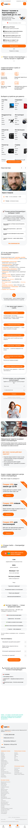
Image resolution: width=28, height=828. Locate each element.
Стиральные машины (7, 264)
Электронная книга (4, 771)
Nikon (16, 118)
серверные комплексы (13, 258)
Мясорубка (3, 795)
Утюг (2, 799)
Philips (3, 152)
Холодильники (5, 261)
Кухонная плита (4, 810)
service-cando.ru (8, 731)
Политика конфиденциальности (21, 819)
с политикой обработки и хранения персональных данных (14, 398)
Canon (16, 116)
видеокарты (11, 279)
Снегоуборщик (4, 813)
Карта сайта (3, 819)
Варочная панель (4, 789)
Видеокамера (3, 776)
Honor (16, 109)
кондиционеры (14, 286)
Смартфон (3, 756)
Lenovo (16, 154)
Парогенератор (4, 797)
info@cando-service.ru (9, 737)
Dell (2, 109)
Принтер (16, 756)
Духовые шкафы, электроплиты (9, 268)
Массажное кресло (4, 802)
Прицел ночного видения (19, 774)
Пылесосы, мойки (6, 274)
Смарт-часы (3, 765)
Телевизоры (5, 284)
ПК (8, 279)
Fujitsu (16, 150)
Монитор (16, 759)
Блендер (2, 807)
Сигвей (2, 768)
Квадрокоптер (3, 760)
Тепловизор (16, 771)
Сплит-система (4, 812)
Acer (3, 103)
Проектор (3, 754)
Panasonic (17, 124)
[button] (21, 167)
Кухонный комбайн (4, 792)
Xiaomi (16, 105)
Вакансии (3, 747)
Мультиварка (3, 794)
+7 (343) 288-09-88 (9, 734)
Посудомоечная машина (6, 798)
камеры (3, 283)
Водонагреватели (6, 286)
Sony (16, 107)
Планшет (2, 755)
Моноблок (16, 754)
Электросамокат (4, 761)
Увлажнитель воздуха (5, 804)
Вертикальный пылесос (5, 781)
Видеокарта (16, 760)
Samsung (17, 103)
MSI (2, 107)
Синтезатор (3, 775)
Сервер (2, 759)
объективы (23, 282)
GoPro (3, 122)
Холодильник (3, 785)
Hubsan (3, 124)
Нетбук (2, 752)
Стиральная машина (5, 786)
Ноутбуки (4, 279)
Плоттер (2, 770)
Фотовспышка (17, 768)
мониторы (10, 284)
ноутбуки (23, 257)
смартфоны (17, 257)
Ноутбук (16, 752)
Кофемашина (3, 783)
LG (2, 150)
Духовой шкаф (4, 790)
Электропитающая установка (7, 808)
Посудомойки (5, 267)
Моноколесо (3, 769)
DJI (2, 116)
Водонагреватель (4, 803)
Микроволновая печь (5, 793)
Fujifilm (3, 135)
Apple (3, 101)
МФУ (15, 755)
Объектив (16, 769)
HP (15, 146)
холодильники (4, 258)
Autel (3, 118)
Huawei (16, 148)
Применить (8, 495)
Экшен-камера (4, 764)
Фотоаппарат (16, 770)
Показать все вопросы (14, 659)
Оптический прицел (18, 773)
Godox (16, 139)
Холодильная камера (5, 809)
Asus (3, 105)
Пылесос (2, 788)
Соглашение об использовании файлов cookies (10, 821)
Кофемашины (5, 271)
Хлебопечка (3, 800)
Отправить (14, 393)
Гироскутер (3, 766)
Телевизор (3, 757)
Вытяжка (2, 805)
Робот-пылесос (4, 784)
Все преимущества (14, 243)
